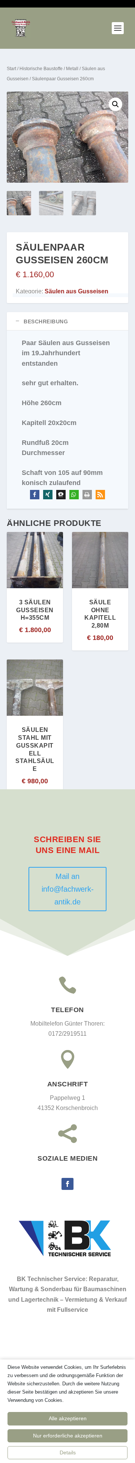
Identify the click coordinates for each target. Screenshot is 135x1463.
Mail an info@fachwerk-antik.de (68, 889)
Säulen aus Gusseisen (76, 291)
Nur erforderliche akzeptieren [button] (67, 1436)
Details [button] (68, 1452)
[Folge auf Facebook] (68, 1184)
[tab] (67, 321)
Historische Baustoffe (41, 68)
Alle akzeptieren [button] (68, 1418)
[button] (115, 104)
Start (11, 68)
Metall (72, 68)
